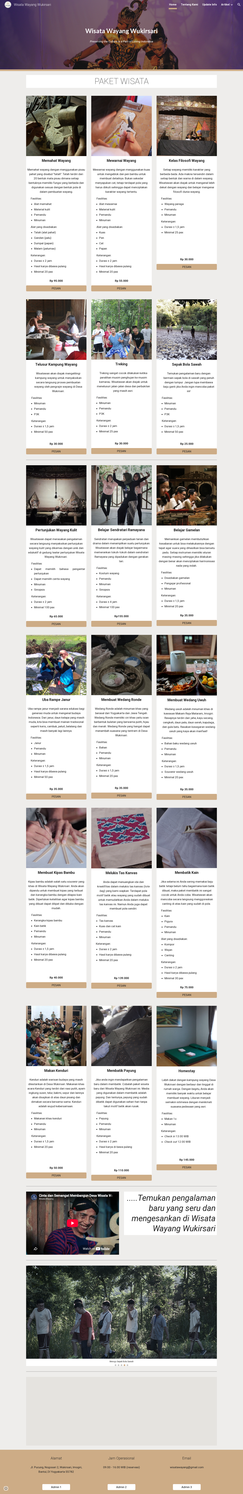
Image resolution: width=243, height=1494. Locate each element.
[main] (121, 31)
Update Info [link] (209, 4)
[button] (239, 5)
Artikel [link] (225, 4)
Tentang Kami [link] (189, 4)
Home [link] (173, 4)
